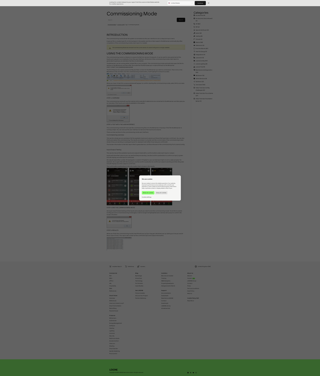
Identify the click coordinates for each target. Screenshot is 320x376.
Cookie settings (146, 197)
